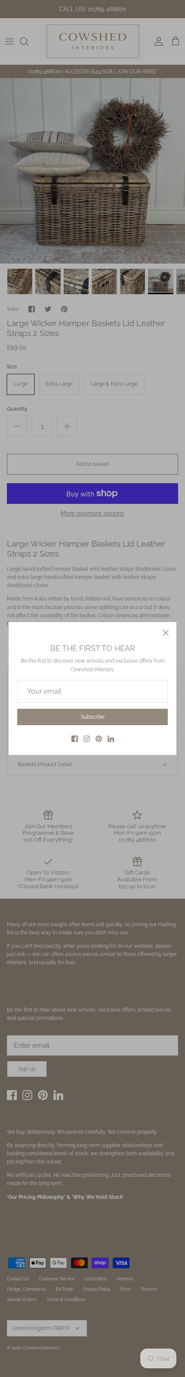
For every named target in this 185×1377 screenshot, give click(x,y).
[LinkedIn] (111, 739)
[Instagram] (86, 739)
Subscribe (93, 717)
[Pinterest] (99, 739)
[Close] (165, 632)
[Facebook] (74, 739)
